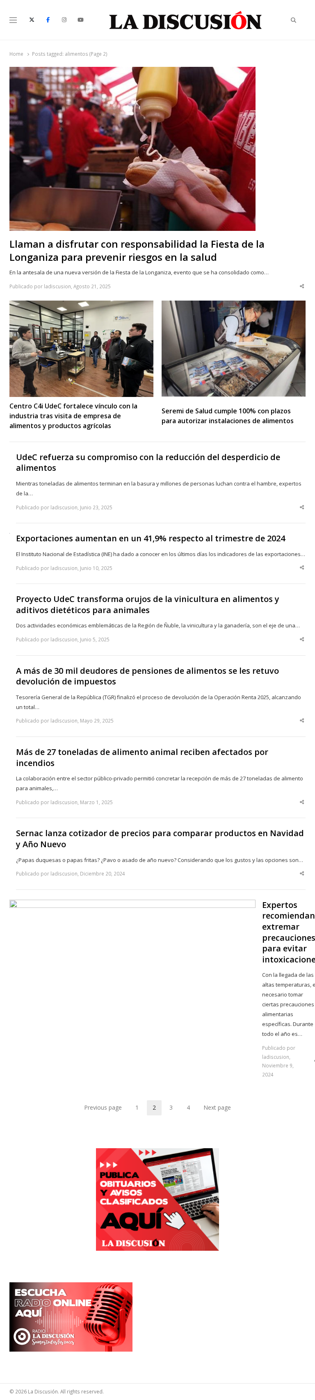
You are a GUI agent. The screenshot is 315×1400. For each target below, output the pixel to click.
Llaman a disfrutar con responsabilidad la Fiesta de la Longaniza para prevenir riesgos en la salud (137, 250)
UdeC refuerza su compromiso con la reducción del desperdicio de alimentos (148, 463)
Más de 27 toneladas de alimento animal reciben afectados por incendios (142, 757)
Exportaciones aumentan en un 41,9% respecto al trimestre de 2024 (150, 538)
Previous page (103, 1107)
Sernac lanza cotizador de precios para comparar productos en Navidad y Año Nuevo (160, 839)
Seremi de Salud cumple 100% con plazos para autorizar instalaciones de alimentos (228, 415)
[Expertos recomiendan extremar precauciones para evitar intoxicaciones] (132, 904)
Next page (217, 1107)
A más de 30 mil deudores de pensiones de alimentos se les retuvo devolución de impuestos (147, 676)
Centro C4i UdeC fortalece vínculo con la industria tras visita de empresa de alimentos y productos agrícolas (73, 415)
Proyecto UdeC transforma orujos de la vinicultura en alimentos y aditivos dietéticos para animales (147, 605)
